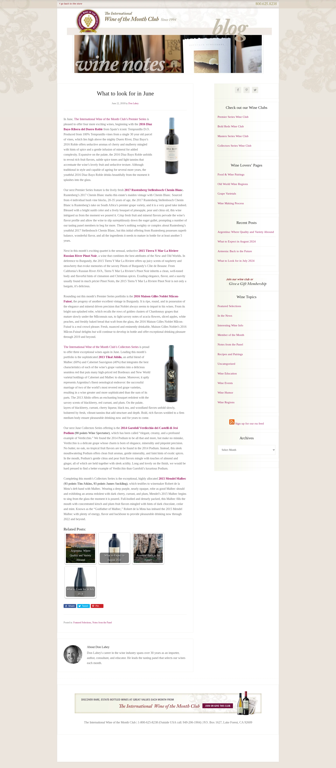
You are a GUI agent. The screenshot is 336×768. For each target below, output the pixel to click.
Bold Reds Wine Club (231, 126)
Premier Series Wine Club (233, 116)
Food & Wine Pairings (231, 174)
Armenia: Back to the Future (235, 251)
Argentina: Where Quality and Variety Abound (246, 231)
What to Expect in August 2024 (237, 241)
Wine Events (225, 383)
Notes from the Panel (102, 622)
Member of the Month (231, 334)
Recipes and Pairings (230, 354)
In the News (225, 315)
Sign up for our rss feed (249, 423)
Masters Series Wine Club (233, 136)
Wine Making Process (231, 203)
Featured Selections (82, 622)
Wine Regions (226, 402)
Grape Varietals (227, 193)
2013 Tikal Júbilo (110, 357)
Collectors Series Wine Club (234, 145)
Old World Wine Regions (233, 184)
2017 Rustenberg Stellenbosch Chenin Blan (152, 190)
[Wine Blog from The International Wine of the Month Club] (168, 13)
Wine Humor (225, 392)
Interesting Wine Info (230, 325)
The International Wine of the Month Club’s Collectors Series (101, 347)
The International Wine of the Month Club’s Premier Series (110, 119)
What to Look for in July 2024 (236, 260)
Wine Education (227, 373)
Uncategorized (226, 363)
